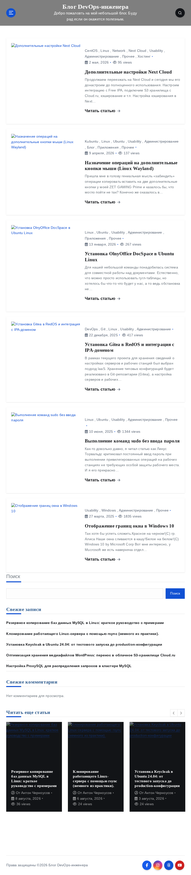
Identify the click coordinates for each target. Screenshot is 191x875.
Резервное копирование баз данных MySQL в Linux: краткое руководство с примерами (85, 623)
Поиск (13, 576)
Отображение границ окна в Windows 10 (129, 525)
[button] (174, 713)
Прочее (128, 56)
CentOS (91, 51)
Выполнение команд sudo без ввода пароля (132, 440)
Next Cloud (137, 51)
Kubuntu (91, 141)
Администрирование (102, 56)
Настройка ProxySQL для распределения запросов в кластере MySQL (68, 666)
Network (119, 51)
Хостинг (144, 56)
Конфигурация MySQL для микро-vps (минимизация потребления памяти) (155, 778)
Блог (91, 147)
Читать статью (101, 110)
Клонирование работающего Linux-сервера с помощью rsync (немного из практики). (82, 634)
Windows (108, 510)
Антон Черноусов (36, 793)
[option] (34, 767)
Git (103, 329)
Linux (104, 51)
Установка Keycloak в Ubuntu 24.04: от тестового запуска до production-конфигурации (84, 644)
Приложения (107, 147)
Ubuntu (119, 141)
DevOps (91, 329)
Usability (156, 51)
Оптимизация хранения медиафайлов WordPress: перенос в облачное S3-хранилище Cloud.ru (90, 655)
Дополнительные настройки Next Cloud (128, 72)
